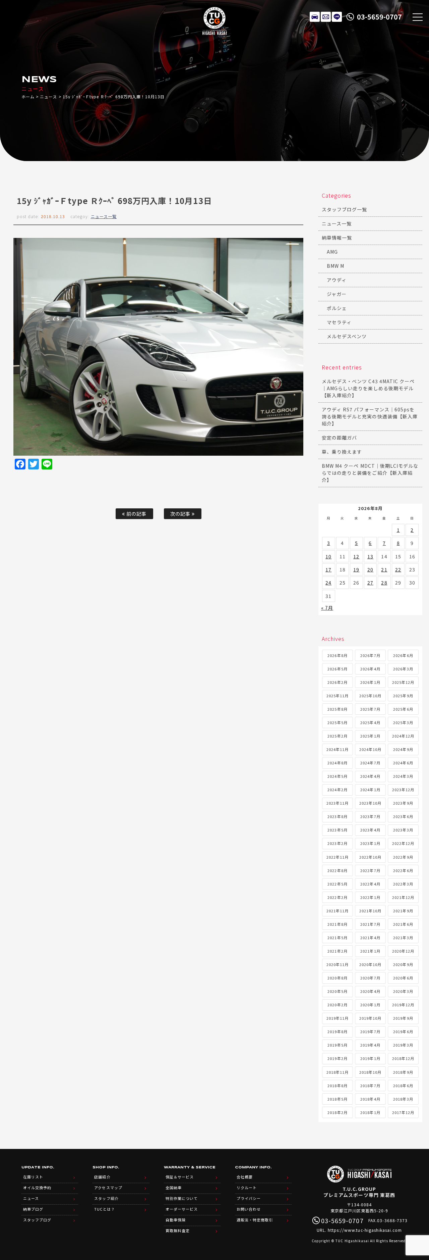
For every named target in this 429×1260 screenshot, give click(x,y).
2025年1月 (370, 736)
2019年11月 (337, 1018)
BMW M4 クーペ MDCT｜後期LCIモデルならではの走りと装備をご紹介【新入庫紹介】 (370, 472)
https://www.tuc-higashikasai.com (365, 1230)
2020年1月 (370, 1004)
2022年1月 (370, 897)
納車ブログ (33, 1209)
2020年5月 (337, 991)
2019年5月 (337, 1045)
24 (328, 582)
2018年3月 (403, 1099)
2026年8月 (337, 655)
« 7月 (327, 607)
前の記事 (135, 513)
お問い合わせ (249, 1209)
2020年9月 (403, 964)
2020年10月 (370, 964)
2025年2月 (337, 736)
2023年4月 (370, 830)
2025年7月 (370, 709)
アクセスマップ (108, 1187)
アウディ (337, 279)
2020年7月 (370, 977)
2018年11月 (337, 1072)
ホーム (28, 96)
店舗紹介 (102, 1176)
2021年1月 (370, 951)
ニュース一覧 (104, 216)
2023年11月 (337, 803)
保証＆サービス (180, 1176)
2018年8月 (337, 1085)
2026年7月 (370, 655)
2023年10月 (370, 803)
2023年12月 (403, 789)
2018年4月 (370, 1099)
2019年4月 (370, 1045)
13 (370, 556)
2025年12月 (403, 682)
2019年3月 (403, 1045)
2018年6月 (403, 1085)
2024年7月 (370, 762)
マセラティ (339, 322)
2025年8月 (337, 709)
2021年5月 (337, 937)
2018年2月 (337, 1112)
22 (398, 569)
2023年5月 (337, 830)
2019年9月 (403, 1018)
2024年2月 (337, 789)
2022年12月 (403, 843)
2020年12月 (403, 951)
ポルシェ (337, 308)
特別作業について (182, 1198)
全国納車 (174, 1187)
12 (356, 556)
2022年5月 (337, 884)
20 (370, 569)
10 (328, 556)
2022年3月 (403, 884)
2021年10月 (370, 910)
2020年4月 (370, 991)
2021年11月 (337, 910)
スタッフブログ (37, 1219)
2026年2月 (337, 682)
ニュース (48, 96)
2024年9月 (403, 749)
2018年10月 (370, 1072)
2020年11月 (337, 964)
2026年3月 (403, 668)
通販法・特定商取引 (255, 1219)
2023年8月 (337, 816)
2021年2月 (337, 951)
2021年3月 (403, 937)
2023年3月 (403, 830)
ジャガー (337, 294)
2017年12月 (403, 1112)
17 (328, 569)
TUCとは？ (104, 1209)
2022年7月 (370, 870)
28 (384, 582)
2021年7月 (370, 924)
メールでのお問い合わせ (326, 17)
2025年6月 (403, 709)
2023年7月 (370, 816)
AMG (332, 251)
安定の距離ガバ (339, 437)
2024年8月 (337, 762)
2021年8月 (337, 924)
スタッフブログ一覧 (344, 209)
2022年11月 (337, 857)
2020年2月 (337, 1004)
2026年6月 (403, 655)
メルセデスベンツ (347, 336)
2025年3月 (403, 722)
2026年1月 (370, 682)
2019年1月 (370, 1058)
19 (356, 569)
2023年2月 (337, 843)
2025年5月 (337, 722)
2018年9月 (403, 1072)
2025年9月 (403, 695)
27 (370, 582)
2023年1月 (370, 843)
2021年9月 (403, 910)
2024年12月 (403, 736)
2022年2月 (337, 897)
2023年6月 (403, 816)
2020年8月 (337, 977)
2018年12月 (403, 1058)
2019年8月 (337, 1031)
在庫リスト (315, 17)
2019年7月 (370, 1031)
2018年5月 (337, 1099)
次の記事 (181, 513)
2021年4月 (370, 937)
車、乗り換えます (342, 451)
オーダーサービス (182, 1209)
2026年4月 (370, 668)
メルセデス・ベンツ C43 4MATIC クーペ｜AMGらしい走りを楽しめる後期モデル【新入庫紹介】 (368, 388)
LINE (337, 17)
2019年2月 (337, 1058)
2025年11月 (337, 695)
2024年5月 (337, 776)
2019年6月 (403, 1031)
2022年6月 (403, 870)
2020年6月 (403, 977)
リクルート (247, 1187)
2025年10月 (370, 695)
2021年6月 (403, 924)
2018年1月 (370, 1112)
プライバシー (249, 1198)
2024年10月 (370, 749)
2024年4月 (370, 776)
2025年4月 (370, 722)
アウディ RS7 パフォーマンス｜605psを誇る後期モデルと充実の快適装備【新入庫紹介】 (370, 416)
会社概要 (245, 1176)
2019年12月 (403, 1004)
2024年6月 (403, 762)
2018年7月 (370, 1085)
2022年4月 (370, 884)
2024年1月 (370, 789)
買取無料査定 (178, 1230)
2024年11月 (337, 749)
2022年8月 (337, 870)
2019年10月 (370, 1018)
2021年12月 (403, 897)
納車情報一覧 (337, 237)
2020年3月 (403, 991)
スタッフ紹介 (106, 1198)
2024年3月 (403, 776)
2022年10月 (370, 857)
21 (384, 569)
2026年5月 (337, 668)
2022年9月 (403, 857)
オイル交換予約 (37, 1187)
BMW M (335, 265)
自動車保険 (176, 1219)
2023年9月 (403, 803)
